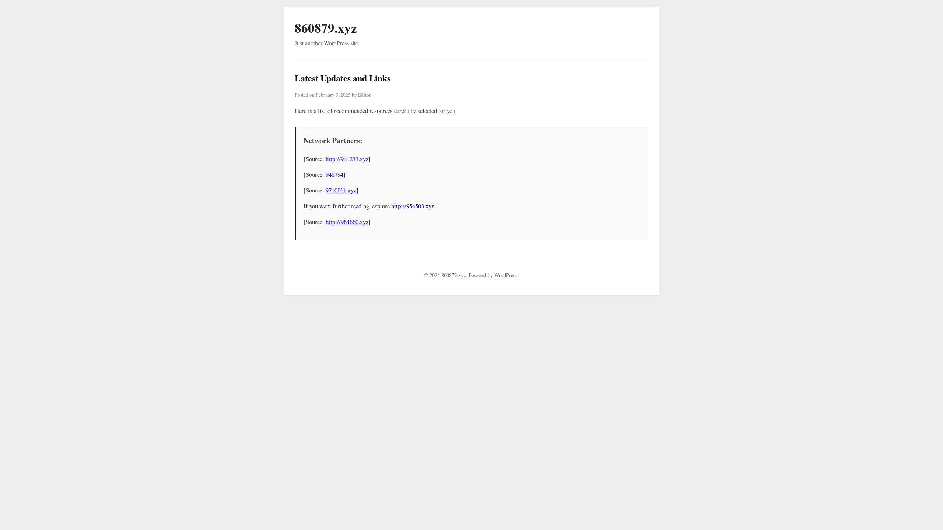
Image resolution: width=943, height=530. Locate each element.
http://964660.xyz (347, 222)
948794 (334, 174)
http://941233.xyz (347, 159)
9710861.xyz (341, 190)
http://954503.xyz (412, 206)
